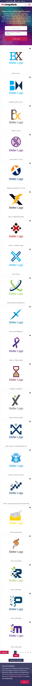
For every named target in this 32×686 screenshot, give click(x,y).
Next (16, 655)
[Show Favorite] (14, 1)
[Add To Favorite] (30, 48)
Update (16, 39)
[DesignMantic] (9, 4)
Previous (4, 652)
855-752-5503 (9, 1)
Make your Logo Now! (16, 660)
